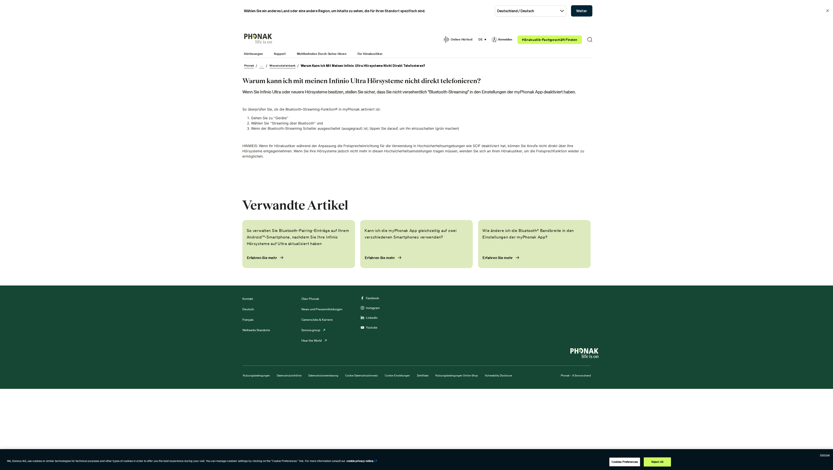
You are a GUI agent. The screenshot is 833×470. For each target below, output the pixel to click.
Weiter (581, 10)
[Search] (589, 39)
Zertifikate (422, 375)
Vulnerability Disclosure (498, 375)
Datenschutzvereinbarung (323, 375)
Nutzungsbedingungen (256, 375)
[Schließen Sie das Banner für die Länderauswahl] (828, 11)
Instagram (373, 308)
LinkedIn (372, 318)
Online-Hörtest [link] (462, 39)
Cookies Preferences (625, 462)
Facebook (372, 298)
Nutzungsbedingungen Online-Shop (456, 375)
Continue (825, 455)
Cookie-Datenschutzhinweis (361, 375)
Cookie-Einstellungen (397, 375)
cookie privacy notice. (360, 461)
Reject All (657, 462)
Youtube (371, 327)
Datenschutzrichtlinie (289, 375)
